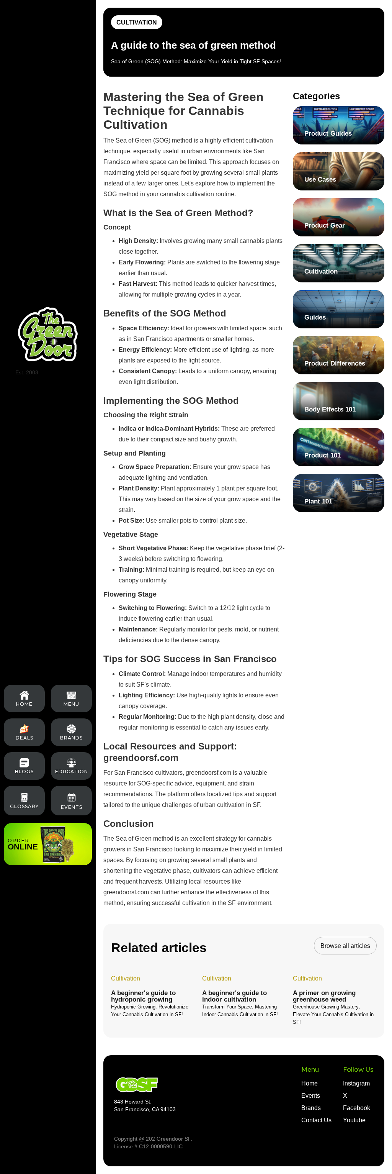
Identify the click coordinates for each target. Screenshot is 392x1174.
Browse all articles (345, 946)
